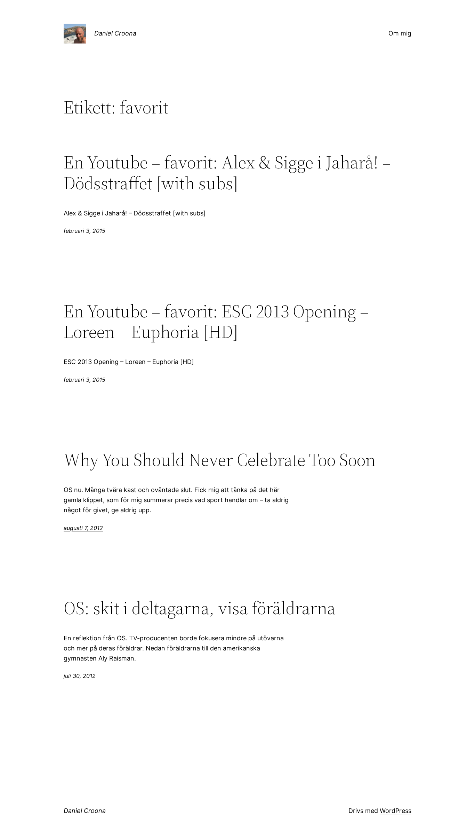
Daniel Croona (115, 33)
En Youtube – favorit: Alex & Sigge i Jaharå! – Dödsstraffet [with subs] (227, 172)
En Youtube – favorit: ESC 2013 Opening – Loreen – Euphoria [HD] (216, 321)
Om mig (399, 33)
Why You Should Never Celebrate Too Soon (220, 459)
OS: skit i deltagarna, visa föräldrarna (200, 608)
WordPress (395, 810)
